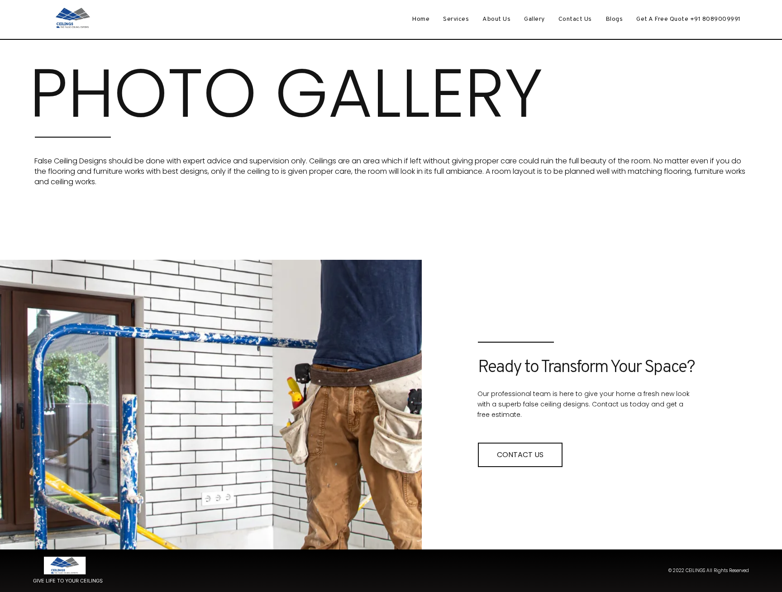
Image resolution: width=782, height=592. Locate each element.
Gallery (534, 19)
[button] (520, 455)
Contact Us (575, 19)
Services (456, 19)
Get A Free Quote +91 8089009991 (688, 19)
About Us (496, 19)
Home (420, 19)
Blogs (614, 19)
